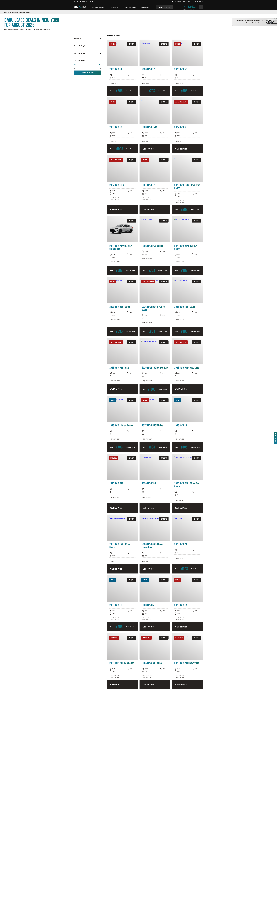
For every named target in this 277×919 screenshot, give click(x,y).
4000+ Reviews (92, 1)
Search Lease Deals (164, 7)
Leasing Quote (275, 437)
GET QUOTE (131, 44)
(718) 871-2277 (189, 6)
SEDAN (80, 7)
